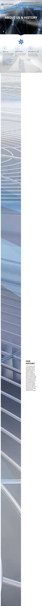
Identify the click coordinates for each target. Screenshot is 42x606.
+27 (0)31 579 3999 (25, 2)
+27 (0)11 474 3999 (30, 2)
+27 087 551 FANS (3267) (37, 2)
